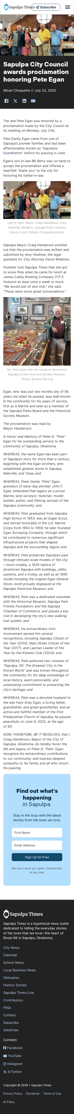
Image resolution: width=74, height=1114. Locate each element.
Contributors (13, 1000)
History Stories (15, 985)
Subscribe (11, 1023)
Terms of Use (52, 1093)
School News (13, 962)
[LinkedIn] (24, 101)
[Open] (67, 7)
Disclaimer (33, 1093)
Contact (9, 1015)
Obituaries (11, 978)
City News (11, 948)
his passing (44, 153)
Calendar (10, 955)
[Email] (33, 101)
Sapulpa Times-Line (18, 993)
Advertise (10, 1030)
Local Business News (19, 970)
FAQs (7, 1007)
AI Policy (9, 1102)
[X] (15, 101)
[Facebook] (6, 101)
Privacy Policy (12, 1093)
